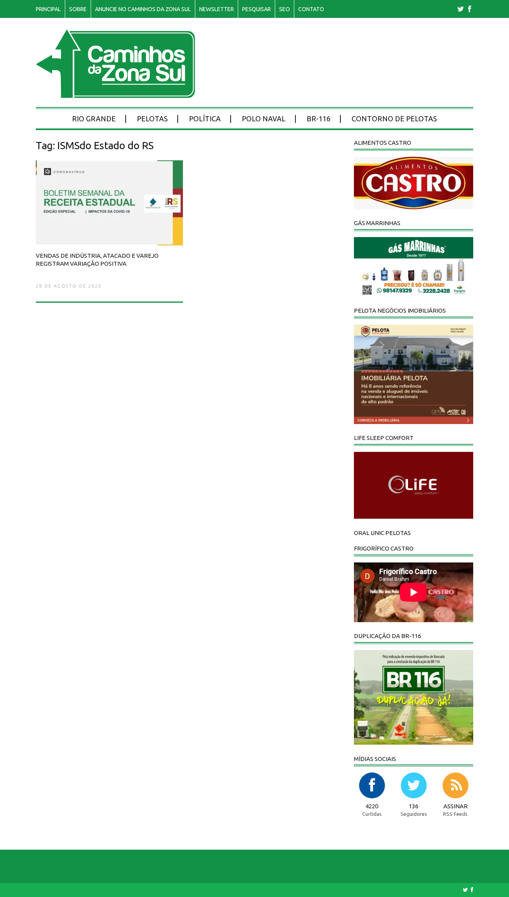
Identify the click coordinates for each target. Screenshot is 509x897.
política (205, 119)
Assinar (455, 806)
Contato (311, 9)
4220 (371, 806)
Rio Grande (94, 119)
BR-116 (318, 119)
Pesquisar (256, 9)
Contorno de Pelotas (394, 119)
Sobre (78, 9)
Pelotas (152, 119)
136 (413, 806)
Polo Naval (264, 119)
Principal (48, 9)
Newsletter (216, 9)
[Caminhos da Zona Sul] (115, 94)
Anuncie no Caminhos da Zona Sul (143, 9)
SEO (284, 9)
